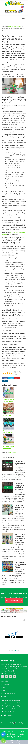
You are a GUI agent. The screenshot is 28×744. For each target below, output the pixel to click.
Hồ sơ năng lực (4, 687)
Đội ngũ (3, 690)
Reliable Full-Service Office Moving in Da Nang (19, 508)
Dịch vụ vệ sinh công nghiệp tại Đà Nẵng (11, 703)
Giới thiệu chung (5, 684)
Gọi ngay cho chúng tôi (14, 601)
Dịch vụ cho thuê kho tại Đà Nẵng (20, 463)
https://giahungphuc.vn (11, 674)
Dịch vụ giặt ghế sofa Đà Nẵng (8, 711)
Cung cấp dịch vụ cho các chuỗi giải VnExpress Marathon (20, 565)
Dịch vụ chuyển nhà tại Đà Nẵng (9, 708)
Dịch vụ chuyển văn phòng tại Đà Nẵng (10, 706)
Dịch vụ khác (12, 452)
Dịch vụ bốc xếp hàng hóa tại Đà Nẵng (10, 700)
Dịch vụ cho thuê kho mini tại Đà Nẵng (19, 485)
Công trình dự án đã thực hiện (8, 693)
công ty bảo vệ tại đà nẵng (7, 723)
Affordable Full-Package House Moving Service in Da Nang (20, 537)
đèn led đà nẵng (19, 723)
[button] (26, 620)
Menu (25, 18)
